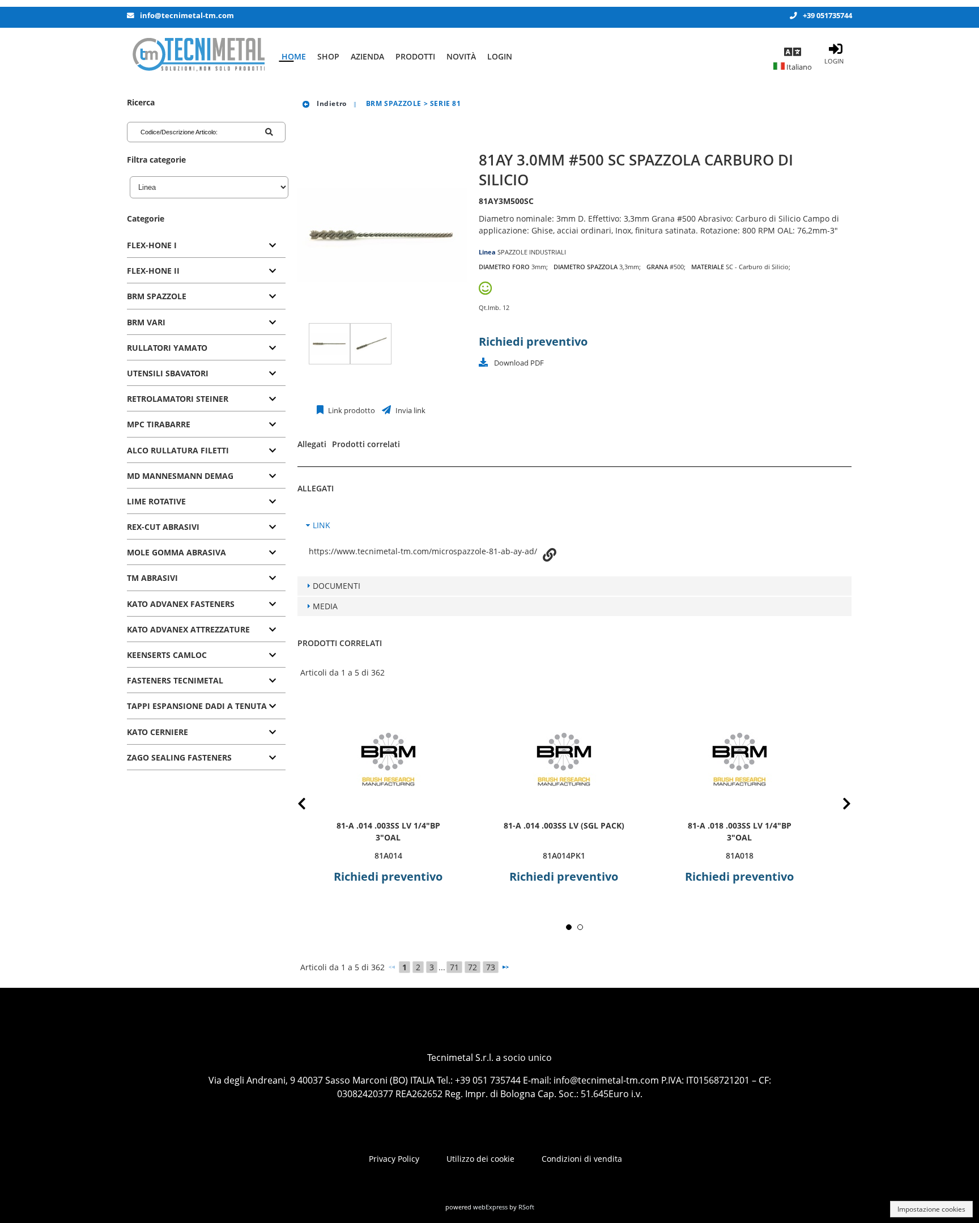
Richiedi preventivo (533, 341)
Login (499, 56)
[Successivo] (505, 966)
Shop (328, 56)
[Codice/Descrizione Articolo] (269, 132)
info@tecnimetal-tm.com (187, 15)
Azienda (367, 56)
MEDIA (325, 606)
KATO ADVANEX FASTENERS (181, 603)
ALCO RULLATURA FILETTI (178, 450)
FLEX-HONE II (153, 270)
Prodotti (415, 56)
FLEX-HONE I (152, 245)
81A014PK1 (564, 855)
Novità (461, 56)
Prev (311, 805)
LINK (321, 525)
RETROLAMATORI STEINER (177, 398)
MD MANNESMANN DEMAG (180, 475)
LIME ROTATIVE (156, 501)
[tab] (206, 245)
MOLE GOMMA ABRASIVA (176, 552)
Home (294, 56)
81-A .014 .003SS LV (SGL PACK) (564, 825)
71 (454, 967)
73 (490, 967)
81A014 (388, 855)
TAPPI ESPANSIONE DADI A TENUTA (197, 705)
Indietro (330, 103)
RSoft (526, 1207)
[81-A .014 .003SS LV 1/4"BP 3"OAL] (388, 759)
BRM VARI (146, 322)
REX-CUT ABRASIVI (163, 526)
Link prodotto (350, 410)
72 (472, 967)
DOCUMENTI (336, 585)
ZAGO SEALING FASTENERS (179, 757)
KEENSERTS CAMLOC (167, 654)
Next (837, 805)
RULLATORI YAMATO (167, 347)
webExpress (490, 1207)
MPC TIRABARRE (158, 424)
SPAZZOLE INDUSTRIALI (531, 252)
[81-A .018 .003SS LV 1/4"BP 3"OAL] (739, 759)
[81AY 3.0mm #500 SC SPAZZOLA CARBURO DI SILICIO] (329, 343)
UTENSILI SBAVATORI (167, 373)
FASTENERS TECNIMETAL (175, 680)
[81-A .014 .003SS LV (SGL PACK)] (563, 759)
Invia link (409, 410)
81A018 (740, 855)
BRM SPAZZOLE (156, 296)
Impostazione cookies (931, 1209)
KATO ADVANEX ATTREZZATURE (188, 629)
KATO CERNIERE (157, 732)
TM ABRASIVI (152, 577)
